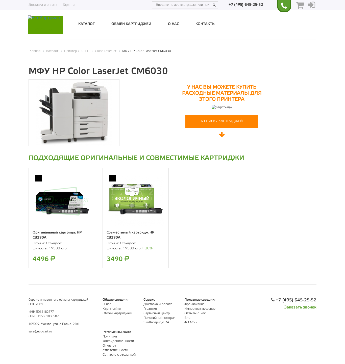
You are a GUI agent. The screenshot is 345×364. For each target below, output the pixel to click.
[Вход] (311, 5)
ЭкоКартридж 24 (156, 322)
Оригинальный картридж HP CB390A (57, 235)
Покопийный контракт (160, 318)
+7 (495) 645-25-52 (246, 5)
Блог (188, 318)
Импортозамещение (199, 308)
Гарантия (69, 5)
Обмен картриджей (131, 24)
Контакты (205, 24)
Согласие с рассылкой (119, 354)
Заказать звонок (300, 307)
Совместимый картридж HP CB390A (130, 235)
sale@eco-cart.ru (40, 331)
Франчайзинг (194, 304)
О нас (173, 24)
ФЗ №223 (192, 322)
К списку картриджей (222, 121)
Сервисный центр (156, 313)
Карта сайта (112, 308)
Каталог (86, 24)
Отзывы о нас (195, 313)
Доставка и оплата (43, 5)
